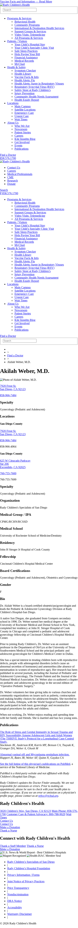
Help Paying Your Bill (27, 54)
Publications (21, 148)
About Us (13, 122)
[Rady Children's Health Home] (15, 4)
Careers (19, 135)
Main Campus (23, 106)
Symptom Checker (25, 70)
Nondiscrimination (17, 894)
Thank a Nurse (8, 830)
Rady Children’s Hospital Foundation (28, 868)
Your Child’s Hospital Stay (30, 44)
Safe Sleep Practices (26, 51)
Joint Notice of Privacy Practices (25, 881)
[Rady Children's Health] (15, 161)
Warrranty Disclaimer (19, 914)
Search (4, 190)
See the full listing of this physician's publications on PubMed (35, 763)
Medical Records (24, 60)
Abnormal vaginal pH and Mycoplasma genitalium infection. (34, 754)
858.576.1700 (8, 158)
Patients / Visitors (17, 41)
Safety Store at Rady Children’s (33, 90)
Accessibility (14, 907)
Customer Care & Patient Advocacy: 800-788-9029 (36, 814)
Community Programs (27, 24)
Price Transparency (18, 887)
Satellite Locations (25, 109)
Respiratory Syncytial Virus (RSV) (34, 86)
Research (12, 180)
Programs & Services (19, 18)
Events (18, 145)
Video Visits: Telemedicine (30, 34)
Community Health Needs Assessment (36, 96)
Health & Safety (16, 67)
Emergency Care (24, 112)
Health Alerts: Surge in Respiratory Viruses (39, 83)
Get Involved (22, 142)
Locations (13, 103)
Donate (11, 183)
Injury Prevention (24, 93)
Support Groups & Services (30, 31)
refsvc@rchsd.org (48, 795)
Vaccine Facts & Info (27, 77)
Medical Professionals (19, 174)
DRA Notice (14, 900)
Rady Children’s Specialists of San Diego (31, 861)
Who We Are (22, 125)
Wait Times (21, 119)
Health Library (23, 73)
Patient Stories (23, 132)
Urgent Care (22, 116)
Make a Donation (10, 827)
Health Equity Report (27, 99)
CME (10, 177)
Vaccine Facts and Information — (26, 1)
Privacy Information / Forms (23, 874)
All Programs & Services (29, 37)
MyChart (20, 64)
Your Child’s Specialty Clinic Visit (34, 47)
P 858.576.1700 (9, 193)
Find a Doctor (8, 154)
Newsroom (21, 129)
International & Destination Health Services (39, 28)
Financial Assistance (26, 57)
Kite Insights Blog (25, 138)
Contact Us (13, 167)
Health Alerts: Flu (25, 80)
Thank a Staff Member (13, 845)
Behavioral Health (25, 21)
